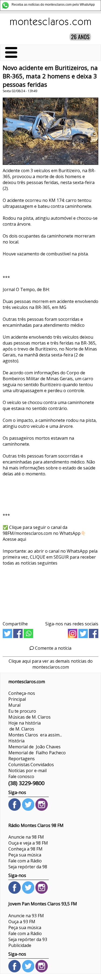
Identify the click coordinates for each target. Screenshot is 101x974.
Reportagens (21, 759)
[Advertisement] (50, 591)
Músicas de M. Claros (29, 717)
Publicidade (19, 945)
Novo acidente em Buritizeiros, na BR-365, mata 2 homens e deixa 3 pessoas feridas (50, 76)
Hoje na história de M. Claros (24, 726)
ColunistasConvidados (31, 765)
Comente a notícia (52, 648)
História (16, 741)
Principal (17, 699)
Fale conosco (21, 776)
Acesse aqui (14, 539)
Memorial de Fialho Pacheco (37, 753)
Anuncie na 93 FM (26, 916)
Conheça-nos (21, 693)
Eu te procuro (22, 711)
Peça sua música (24, 855)
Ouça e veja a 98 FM (28, 843)
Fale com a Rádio (25, 861)
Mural (14, 705)
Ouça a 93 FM (21, 922)
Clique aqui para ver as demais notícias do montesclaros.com (51, 664)
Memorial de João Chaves (34, 747)
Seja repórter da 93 (27, 939)
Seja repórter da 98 (27, 867)
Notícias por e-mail (27, 770)
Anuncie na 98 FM (26, 837)
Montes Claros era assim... (35, 735)
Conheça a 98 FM (25, 849)
